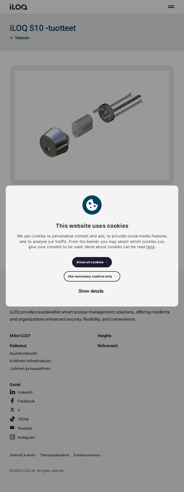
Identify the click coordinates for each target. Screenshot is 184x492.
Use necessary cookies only (90, 276)
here (150, 246)
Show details (91, 291)
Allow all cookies (90, 262)
